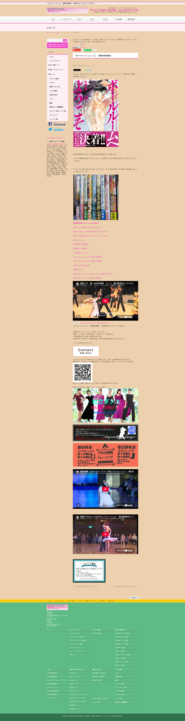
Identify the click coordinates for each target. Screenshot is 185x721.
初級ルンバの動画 (120, 658)
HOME (48, 32)
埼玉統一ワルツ (74, 687)
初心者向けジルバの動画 (121, 640)
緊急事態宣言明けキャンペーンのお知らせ (86, 223)
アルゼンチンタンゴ (75, 647)
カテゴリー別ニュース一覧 (58, 111)
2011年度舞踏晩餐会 (52, 694)
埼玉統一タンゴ (74, 691)
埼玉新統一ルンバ (74, 705)
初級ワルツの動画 (120, 647)
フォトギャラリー (51, 698)
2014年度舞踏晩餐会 (52, 676)
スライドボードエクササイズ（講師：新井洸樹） (88, 261)
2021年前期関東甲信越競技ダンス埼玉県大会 (85, 586)
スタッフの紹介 (54, 78)
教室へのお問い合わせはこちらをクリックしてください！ (90, 235)
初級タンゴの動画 (120, 651)
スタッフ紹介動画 (120, 683)
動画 (51, 103)
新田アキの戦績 (96, 633)
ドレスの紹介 (54, 91)
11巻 (82, 323)
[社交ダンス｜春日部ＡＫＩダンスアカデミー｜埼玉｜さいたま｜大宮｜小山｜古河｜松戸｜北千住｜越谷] (67, 11)
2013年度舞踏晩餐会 (52, 683)
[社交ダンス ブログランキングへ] (76, 47)
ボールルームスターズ (52, 687)
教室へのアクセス (78, 240)
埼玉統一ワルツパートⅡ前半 (77, 698)
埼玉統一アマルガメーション (55, 69)
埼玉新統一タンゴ (78, 269)
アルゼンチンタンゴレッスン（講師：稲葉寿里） (88, 257)
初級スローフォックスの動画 (122, 654)
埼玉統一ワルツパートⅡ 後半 (77, 701)
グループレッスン (74, 633)
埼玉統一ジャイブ (74, 683)
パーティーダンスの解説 (76, 644)
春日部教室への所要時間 (80, 244)
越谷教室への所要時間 (80, 248)
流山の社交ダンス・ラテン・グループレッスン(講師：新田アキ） (93, 273)
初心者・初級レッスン (54, 65)
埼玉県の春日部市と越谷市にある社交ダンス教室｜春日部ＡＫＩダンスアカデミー (90, 716)
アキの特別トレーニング (80, 252)
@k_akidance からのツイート (56, 138)
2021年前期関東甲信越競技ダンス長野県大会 (125, 586)
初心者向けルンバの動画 (121, 644)
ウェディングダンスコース (77, 651)
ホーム (52, 56)
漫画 (98, 323)
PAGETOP (134, 597)
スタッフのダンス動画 (121, 687)
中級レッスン (51, 74)
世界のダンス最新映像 (56, 107)
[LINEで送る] (88, 70)
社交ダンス (105, 323)
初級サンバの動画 (120, 665)
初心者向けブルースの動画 (122, 633)
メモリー (52, 82)
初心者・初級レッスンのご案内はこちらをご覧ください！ (90, 231)
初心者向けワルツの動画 (121, 637)
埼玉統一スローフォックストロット (79, 694)
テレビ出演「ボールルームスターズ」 (56, 680)
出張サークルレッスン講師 (81, 265)
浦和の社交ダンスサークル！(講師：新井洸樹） (87, 278)
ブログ (57, 32)
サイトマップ (54, 115)
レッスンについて (55, 61)
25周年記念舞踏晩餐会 (52, 691)
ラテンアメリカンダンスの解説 (78, 640)
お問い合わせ (54, 95)
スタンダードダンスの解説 (77, 637)
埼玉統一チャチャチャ (75, 676)
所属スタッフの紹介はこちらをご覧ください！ (87, 227)
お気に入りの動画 (120, 694)
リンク (52, 99)
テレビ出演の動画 (120, 691)
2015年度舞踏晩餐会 (52, 673)
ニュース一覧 (54, 119)
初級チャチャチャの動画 (121, 662)
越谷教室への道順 (97, 680)
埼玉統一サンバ (74, 680)
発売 (101, 323)
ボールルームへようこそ (90, 323)
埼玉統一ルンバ (74, 673)
